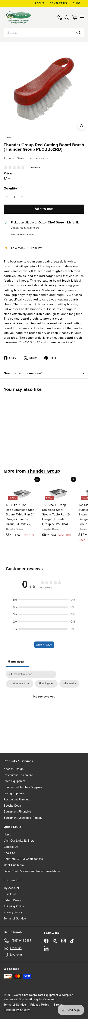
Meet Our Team (14, 865)
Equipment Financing (17, 811)
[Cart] (75, 17)
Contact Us (11, 846)
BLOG (76, 3)
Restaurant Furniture (17, 799)
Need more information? (23, 373)
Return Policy (12, 900)
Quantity (10, 188)
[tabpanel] (44, 706)
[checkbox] (69, 684)
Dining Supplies (14, 793)
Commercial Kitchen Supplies (23, 787)
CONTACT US (58, 3)
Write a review (44, 644)
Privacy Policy (13, 912)
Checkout (10, 894)
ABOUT (39, 3)
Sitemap (59, 1004)
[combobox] (44, 32)
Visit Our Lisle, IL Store (19, 840)
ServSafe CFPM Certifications (23, 858)
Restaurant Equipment (18, 775)
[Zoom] (82, 126)
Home (8, 137)
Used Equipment (14, 781)
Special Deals (13, 805)
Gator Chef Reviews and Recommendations (32, 871)
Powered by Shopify (17, 1009)
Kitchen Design (13, 769)
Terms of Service (15, 918)
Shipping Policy (14, 906)
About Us (10, 853)
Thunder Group (15, 158)
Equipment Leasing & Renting (23, 817)
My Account (11, 888)
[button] (44, 599)
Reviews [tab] (17, 661)
